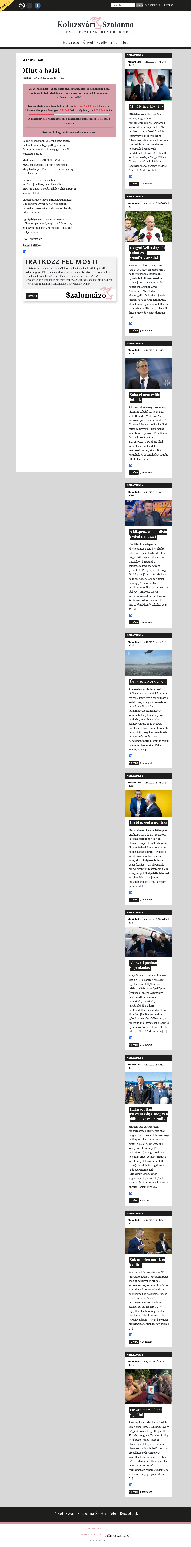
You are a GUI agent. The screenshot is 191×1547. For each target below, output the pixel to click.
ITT (45, 118)
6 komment (146, 622)
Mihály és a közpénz (146, 106)
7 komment (146, 899)
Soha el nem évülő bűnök (145, 397)
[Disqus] (69, 341)
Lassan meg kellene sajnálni (146, 1412)
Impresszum (95, 1528)
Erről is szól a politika (148, 822)
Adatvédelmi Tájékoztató (95, 1534)
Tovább (31, 296)
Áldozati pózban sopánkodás (143, 965)
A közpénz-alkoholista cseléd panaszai (148, 534)
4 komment (146, 1044)
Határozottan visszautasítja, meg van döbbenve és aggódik (149, 1114)
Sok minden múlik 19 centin (147, 1262)
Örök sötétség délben (148, 681)
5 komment (146, 330)
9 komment (146, 183)
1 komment (146, 1200)
